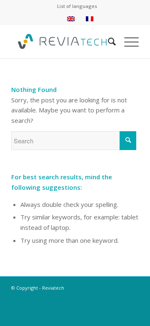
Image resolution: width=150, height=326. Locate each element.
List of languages (77, 6)
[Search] (108, 41)
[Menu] (127, 41)
